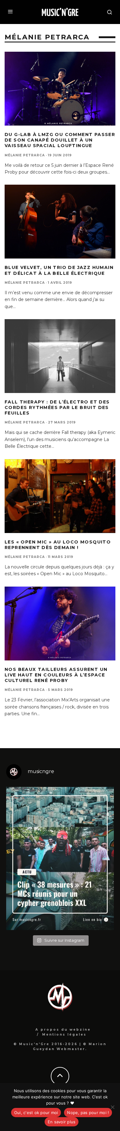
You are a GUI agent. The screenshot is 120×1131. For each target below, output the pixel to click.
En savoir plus (62, 1121)
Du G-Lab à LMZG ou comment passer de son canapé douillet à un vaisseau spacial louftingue (60, 140)
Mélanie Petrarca (25, 155)
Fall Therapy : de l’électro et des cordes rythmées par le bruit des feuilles (57, 407)
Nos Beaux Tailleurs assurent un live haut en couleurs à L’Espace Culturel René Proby (56, 675)
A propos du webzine (63, 1030)
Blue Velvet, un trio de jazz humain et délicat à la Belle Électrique (59, 270)
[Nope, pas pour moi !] (112, 1107)
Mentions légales (64, 1035)
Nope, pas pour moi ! (88, 1112)
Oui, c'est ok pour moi (36, 1112)
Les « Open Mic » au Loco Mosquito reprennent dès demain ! (58, 544)
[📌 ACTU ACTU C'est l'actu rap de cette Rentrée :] (60, 858)
